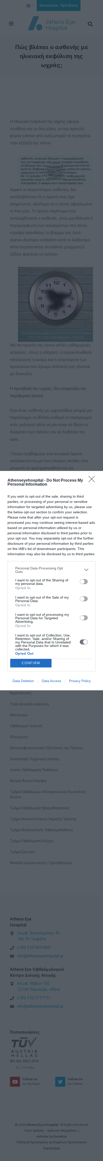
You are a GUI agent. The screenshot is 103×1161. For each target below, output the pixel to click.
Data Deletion (23, 681)
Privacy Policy (80, 681)
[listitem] (51, 569)
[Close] (93, 480)
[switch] (84, 581)
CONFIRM (31, 663)
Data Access (51, 681)
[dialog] (51, 580)
